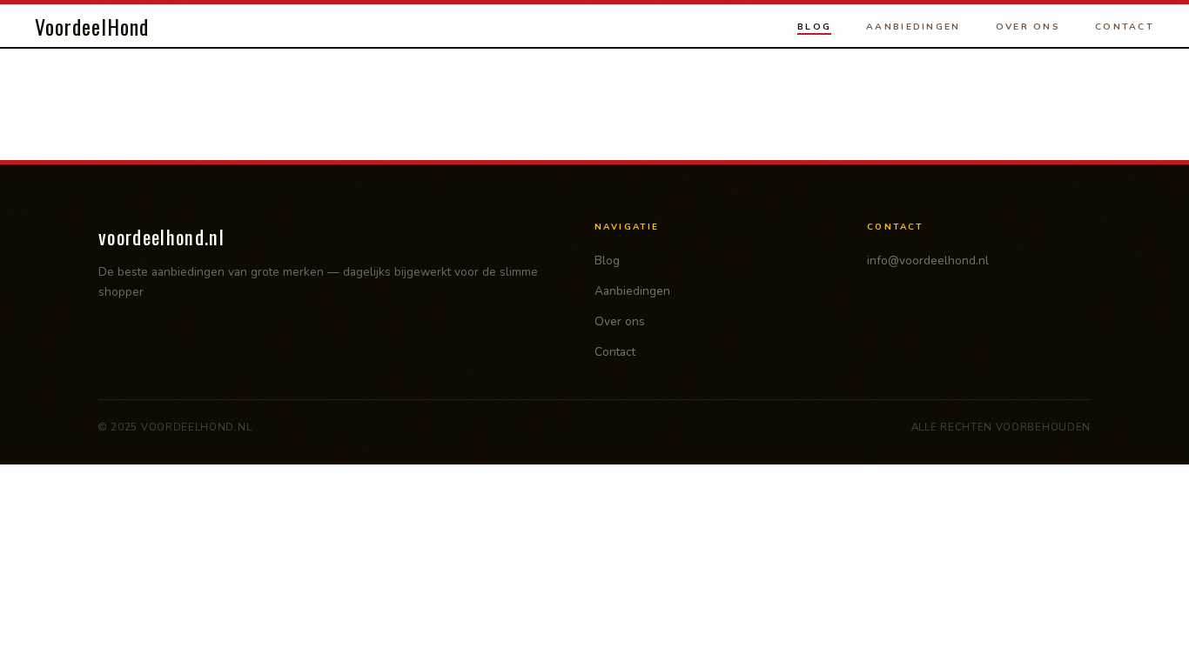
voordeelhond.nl (161, 236)
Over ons (1028, 26)
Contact (1124, 26)
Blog (814, 26)
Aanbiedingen (913, 26)
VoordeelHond (92, 26)
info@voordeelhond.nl (928, 260)
